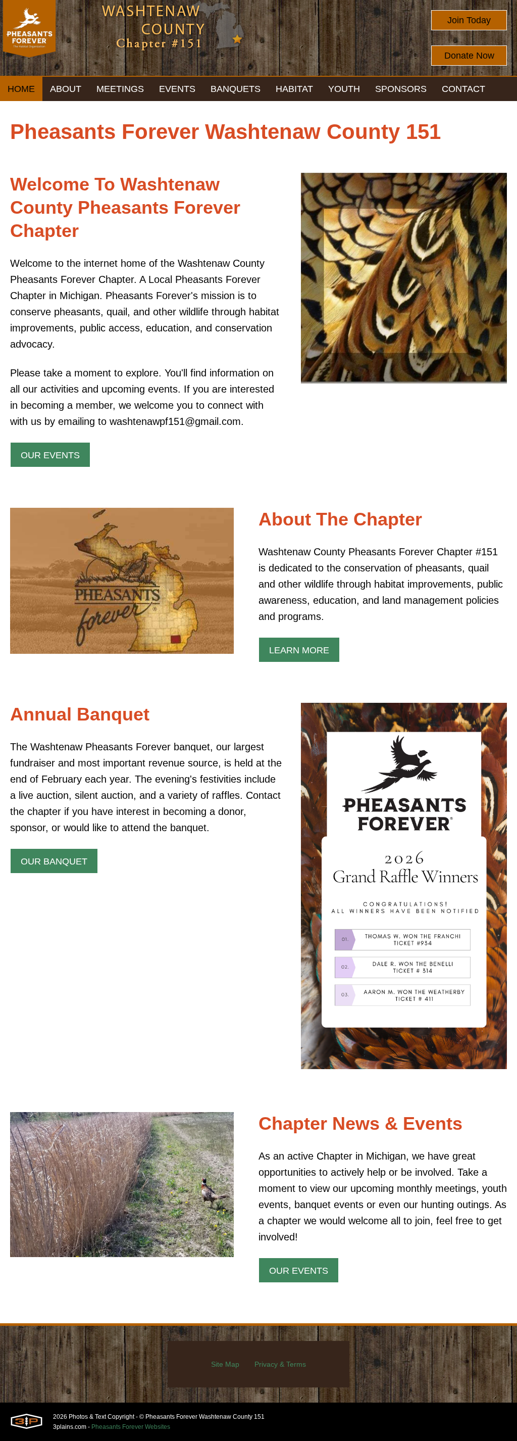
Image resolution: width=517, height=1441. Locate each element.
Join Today (469, 20)
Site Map (225, 1364)
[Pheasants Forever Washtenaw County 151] (29, 38)
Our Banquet (54, 861)
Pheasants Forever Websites (130, 1426)
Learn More (299, 650)
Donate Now (469, 56)
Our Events (50, 455)
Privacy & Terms (280, 1364)
